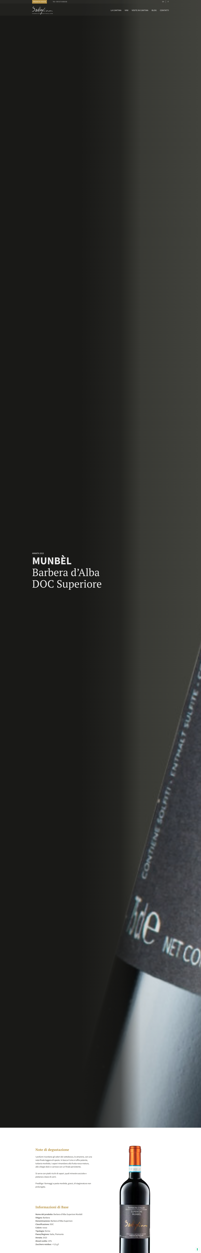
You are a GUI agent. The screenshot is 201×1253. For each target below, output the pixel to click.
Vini (126, 10)
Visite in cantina (140, 10)
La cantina (116, 10)
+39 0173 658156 (61, 2)
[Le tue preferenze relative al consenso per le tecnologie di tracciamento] (197, 1249)
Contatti (164, 10)
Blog (154, 10)
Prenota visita (39, 2)
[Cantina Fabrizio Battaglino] (42, 14)
